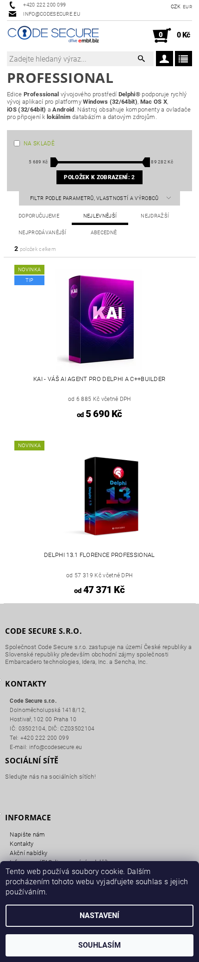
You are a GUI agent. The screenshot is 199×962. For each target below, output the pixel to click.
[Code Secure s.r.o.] (53, 36)
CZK (176, 7)
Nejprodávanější (43, 233)
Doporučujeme (39, 216)
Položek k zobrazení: (99, 177)
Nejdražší (155, 216)
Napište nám (27, 834)
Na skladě (39, 143)
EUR (187, 6)
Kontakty (22, 843)
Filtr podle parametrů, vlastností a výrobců (95, 198)
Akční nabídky (28, 853)
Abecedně (104, 233)
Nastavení (99, 915)
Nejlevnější (100, 216)
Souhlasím (99, 945)
